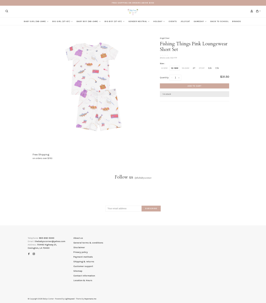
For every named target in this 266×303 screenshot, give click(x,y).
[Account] (252, 11)
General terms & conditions (88, 242)
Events (173, 21)
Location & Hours (82, 280)
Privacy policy (80, 252)
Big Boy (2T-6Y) (113, 21)
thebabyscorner (142, 177)
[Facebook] (29, 254)
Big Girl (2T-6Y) (61, 21)
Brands (236, 21)
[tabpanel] (93, 86)
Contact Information (84, 275)
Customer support (83, 266)
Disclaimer (79, 247)
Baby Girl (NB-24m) (35, 21)
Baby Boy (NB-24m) (87, 21)
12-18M (174, 68)
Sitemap (77, 271)
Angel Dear (165, 38)
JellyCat (185, 21)
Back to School (219, 21)
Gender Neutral (137, 21)
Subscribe (151, 208)
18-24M (185, 68)
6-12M (164, 68)
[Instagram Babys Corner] (34, 254)
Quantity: (164, 77)
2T (194, 68)
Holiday (157, 21)
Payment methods (83, 257)
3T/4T (201, 68)
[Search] (7, 11)
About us (78, 238)
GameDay (199, 21)
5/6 (210, 68)
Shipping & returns (83, 261)
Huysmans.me (90, 299)
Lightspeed (69, 299)
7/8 (217, 68)
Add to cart (194, 86)
